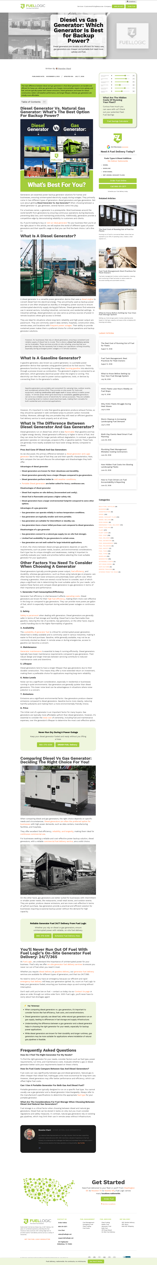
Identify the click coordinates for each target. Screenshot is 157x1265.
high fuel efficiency (56, 599)
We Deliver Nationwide (118, 161)
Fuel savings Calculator (117, 121)
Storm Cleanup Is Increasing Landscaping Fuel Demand (113, 420)
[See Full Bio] (86, 1143)
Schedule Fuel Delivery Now (67, 936)
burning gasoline (73, 368)
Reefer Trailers (105, 569)
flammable (69, 432)
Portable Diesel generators (33, 483)
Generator (103, 559)
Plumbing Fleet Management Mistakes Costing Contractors (114, 450)
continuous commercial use (32, 834)
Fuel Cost (103, 535)
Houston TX (96, 1191)
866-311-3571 (118, 6)
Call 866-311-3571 (118, 186)
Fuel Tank (103, 551)
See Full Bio (81, 1143)
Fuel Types (103, 553)
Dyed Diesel (103, 522)
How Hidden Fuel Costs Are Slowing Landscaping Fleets (117, 465)
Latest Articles (106, 333)
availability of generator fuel (36, 632)
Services (80, 6)
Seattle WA (110, 1191)
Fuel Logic (27, 962)
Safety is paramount (29, 615)
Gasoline (102, 556)
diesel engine (87, 299)
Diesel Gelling (105, 519)
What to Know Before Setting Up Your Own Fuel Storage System (117, 313)
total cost (47, 718)
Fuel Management (106, 543)
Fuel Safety (104, 548)
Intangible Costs (106, 561)
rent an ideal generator (57, 223)
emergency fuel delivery (31, 981)
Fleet (101, 530)
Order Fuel (131, 6)
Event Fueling (104, 527)
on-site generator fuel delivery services (64, 964)
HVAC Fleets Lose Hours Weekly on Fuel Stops (116, 390)
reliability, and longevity (62, 831)
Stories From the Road (108, 572)
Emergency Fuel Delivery (109, 525)
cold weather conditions (65, 479)
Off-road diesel (105, 564)
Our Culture (104, 567)
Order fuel (109, 1199)
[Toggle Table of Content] (43, 101)
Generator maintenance (31, 651)
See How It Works (96, 1261)
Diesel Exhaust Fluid (107, 517)
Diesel (101, 514)
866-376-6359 (45, 745)
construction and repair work (53, 392)
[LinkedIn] (40, 1148)
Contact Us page (82, 991)
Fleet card (103, 532)
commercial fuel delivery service (58, 841)
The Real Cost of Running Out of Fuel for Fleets (116, 230)
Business (102, 509)
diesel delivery (45, 972)
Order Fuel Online (118, 181)
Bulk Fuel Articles (107, 506)
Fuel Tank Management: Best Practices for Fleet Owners (117, 272)
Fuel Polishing (105, 546)
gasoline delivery (62, 972)
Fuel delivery (104, 538)
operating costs (73, 596)
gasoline (76, 395)
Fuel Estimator (105, 540)
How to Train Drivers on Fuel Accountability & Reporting (114, 481)
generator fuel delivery (84, 972)
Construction (104, 512)
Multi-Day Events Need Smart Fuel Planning (116, 435)
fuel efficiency (77, 571)
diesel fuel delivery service (78, 342)
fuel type (81, 1095)
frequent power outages (61, 325)
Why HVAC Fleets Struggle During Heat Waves (116, 405)
